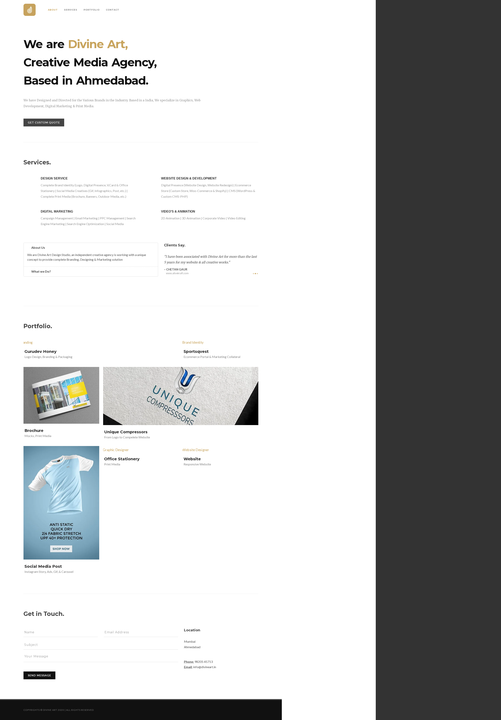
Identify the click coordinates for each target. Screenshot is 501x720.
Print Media (43, 436)
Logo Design (32, 357)
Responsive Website (197, 464)
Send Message (39, 675)
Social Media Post (43, 566)
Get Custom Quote (44, 122)
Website (192, 459)
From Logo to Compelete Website (127, 437)
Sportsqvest (196, 351)
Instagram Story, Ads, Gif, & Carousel (48, 571)
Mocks (29, 436)
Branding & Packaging (57, 357)
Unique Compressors (126, 432)
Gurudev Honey (40, 351)
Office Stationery (122, 459)
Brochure (33, 430)
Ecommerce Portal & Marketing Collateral (212, 357)
